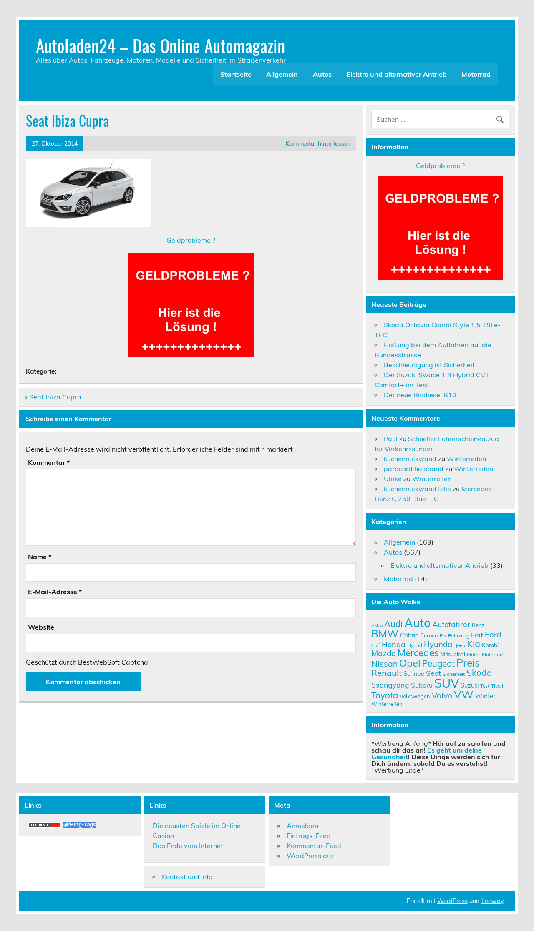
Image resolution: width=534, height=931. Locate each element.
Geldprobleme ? (190, 240)
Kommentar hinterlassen (317, 143)
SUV (446, 682)
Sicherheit (454, 674)
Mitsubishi (453, 654)
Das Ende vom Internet (188, 845)
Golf (375, 645)
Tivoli (497, 686)
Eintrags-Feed (309, 835)
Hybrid (414, 645)
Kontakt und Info (187, 877)
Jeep (460, 645)
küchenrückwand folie (417, 488)
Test (484, 686)
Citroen (429, 635)
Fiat (477, 635)
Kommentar (49, 462)
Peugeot (438, 663)
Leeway (492, 901)
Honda (394, 644)
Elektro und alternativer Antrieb (396, 74)
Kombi (490, 644)
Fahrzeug (458, 635)
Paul (391, 438)
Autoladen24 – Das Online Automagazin (160, 45)
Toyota (384, 695)
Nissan (384, 663)
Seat (433, 673)
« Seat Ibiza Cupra (53, 397)
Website (41, 627)
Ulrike (393, 478)
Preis (468, 662)
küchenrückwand (410, 458)
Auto (417, 622)
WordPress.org (310, 855)
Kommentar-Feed (314, 845)
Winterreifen (466, 458)
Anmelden (302, 825)
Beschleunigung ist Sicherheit (429, 365)
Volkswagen (415, 696)
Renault (386, 673)
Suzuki (470, 685)
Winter (485, 696)
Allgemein (282, 74)
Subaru (422, 685)
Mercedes (418, 653)
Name (39, 556)
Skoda (479, 672)
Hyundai (439, 644)
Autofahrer (451, 624)
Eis (443, 635)
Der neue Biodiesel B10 (420, 395)
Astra (377, 625)
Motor (473, 654)
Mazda (383, 653)
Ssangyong (390, 684)
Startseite (236, 74)
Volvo (442, 695)
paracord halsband (413, 468)
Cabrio (409, 635)
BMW (384, 633)
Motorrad (476, 74)
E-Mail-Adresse (55, 591)
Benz (478, 625)
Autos (322, 74)
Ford (493, 635)
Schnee (413, 674)
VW (464, 694)
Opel (410, 663)
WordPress (452, 901)
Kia (473, 643)
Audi (393, 623)
